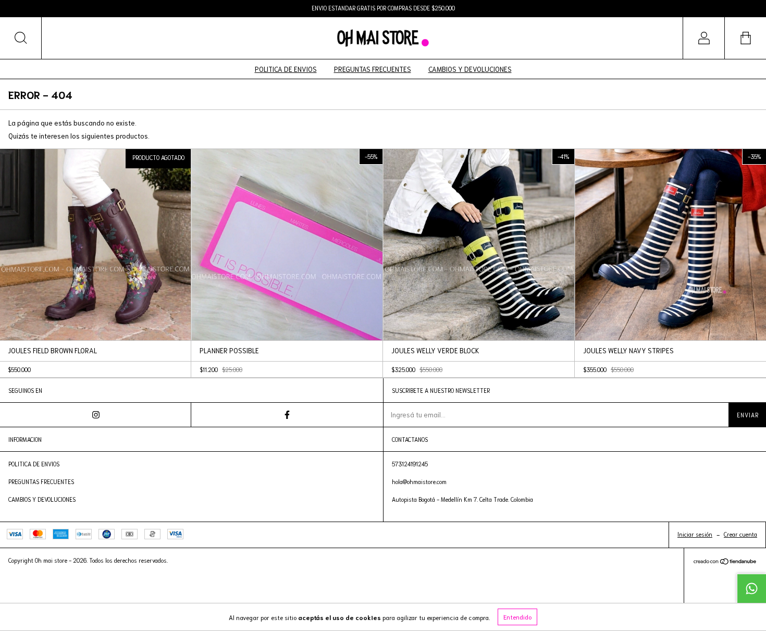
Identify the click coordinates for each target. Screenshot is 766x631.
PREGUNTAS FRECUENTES (372, 69)
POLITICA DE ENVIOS (286, 69)
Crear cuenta (740, 534)
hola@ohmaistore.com (419, 481)
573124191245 (410, 463)
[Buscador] (21, 38)
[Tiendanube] (725, 562)
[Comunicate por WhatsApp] (751, 588)
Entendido (517, 617)
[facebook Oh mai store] (287, 415)
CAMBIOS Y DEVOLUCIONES (470, 69)
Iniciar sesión (694, 534)
